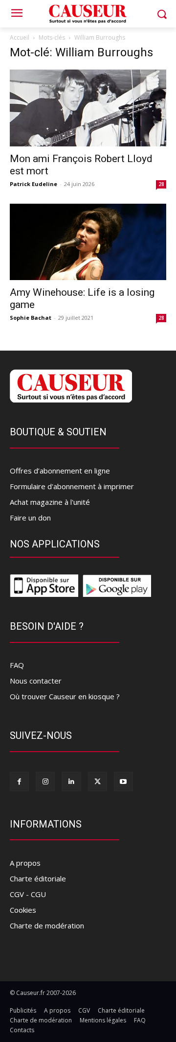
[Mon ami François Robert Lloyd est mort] (88, 108)
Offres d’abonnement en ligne (60, 470)
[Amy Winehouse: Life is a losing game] (88, 242)
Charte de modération (47, 925)
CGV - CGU (28, 894)
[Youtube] (123, 781)
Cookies (23, 910)
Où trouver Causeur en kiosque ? (65, 696)
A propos (25, 863)
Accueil (19, 37)
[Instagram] (45, 781)
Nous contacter (36, 681)
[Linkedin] (71, 781)
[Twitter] (97, 781)
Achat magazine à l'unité (50, 502)
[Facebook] (19, 781)
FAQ (17, 665)
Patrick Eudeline (33, 184)
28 (161, 184)
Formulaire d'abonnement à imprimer (72, 486)
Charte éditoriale (38, 878)
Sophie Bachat (30, 317)
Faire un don (30, 517)
